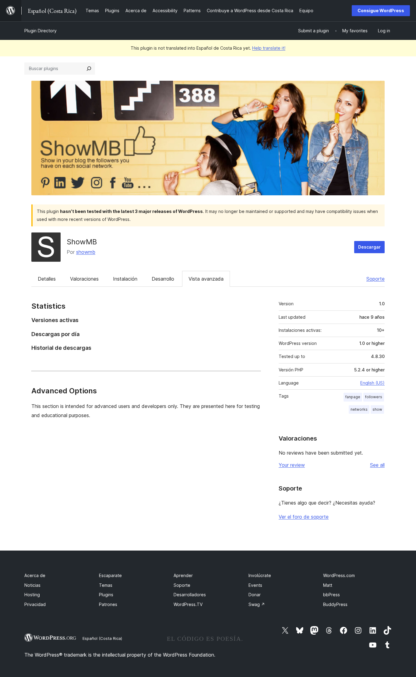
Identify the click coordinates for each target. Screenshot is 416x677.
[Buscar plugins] (89, 68)
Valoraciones (84, 279)
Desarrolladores (190, 594)
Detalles (47, 279)
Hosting (32, 594)
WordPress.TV (188, 604)
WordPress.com (339, 575)
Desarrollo (163, 279)
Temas (105, 585)
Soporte (375, 279)
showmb (85, 252)
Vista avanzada (206, 279)
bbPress (331, 594)
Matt (327, 585)
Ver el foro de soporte (304, 517)
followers (373, 397)
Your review (292, 465)
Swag (257, 604)
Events (255, 585)
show (377, 409)
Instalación (125, 279)
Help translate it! (268, 48)
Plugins (106, 594)
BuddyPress (335, 604)
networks (359, 409)
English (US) (372, 382)
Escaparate (110, 575)
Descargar (369, 247)
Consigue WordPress (381, 10)
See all (377, 465)
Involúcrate (260, 575)
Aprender (183, 575)
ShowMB (82, 241)
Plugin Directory (40, 30)
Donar (255, 594)
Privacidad (35, 604)
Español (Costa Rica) (102, 638)
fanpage (352, 397)
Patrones (108, 604)
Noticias (32, 585)
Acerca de (34, 575)
